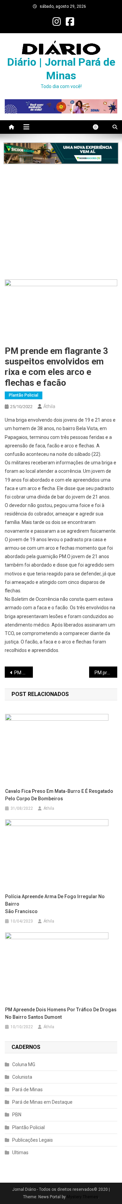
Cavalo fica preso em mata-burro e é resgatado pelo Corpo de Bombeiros (59, 794)
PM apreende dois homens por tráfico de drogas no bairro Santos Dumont (61, 1013)
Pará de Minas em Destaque (42, 1102)
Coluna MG (23, 1064)
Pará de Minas (27, 1089)
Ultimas (20, 1152)
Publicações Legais (32, 1140)
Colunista (22, 1077)
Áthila (49, 406)
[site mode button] (99, 127)
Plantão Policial (23, 395)
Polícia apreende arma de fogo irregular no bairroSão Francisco (55, 904)
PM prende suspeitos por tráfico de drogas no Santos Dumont (106, 672)
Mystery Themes (82, 1197)
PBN (16, 1114)
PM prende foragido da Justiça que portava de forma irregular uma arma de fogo (23, 672)
